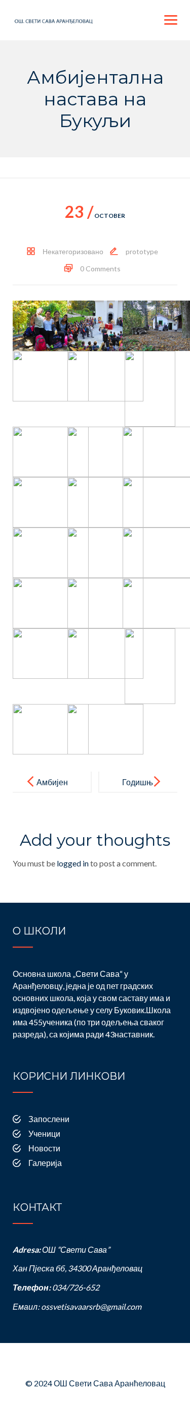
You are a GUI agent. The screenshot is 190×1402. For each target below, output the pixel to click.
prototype (142, 251)
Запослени (48, 1119)
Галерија (45, 1162)
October (95, 215)
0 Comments (100, 268)
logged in (73, 863)
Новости (44, 1148)
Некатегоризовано (73, 251)
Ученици (44, 1133)
